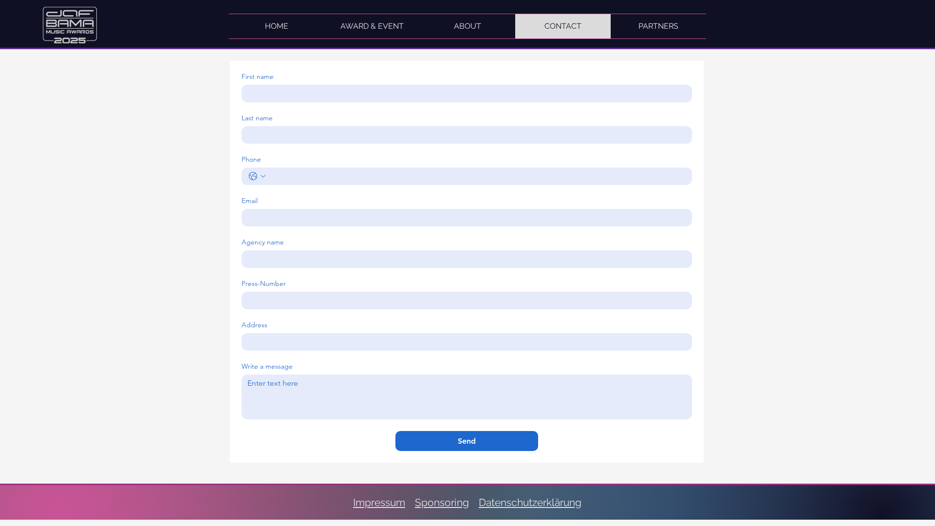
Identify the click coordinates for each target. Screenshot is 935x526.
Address (254, 325)
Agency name (263, 242)
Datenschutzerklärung (530, 502)
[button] (658, 26)
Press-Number (264, 284)
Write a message (267, 366)
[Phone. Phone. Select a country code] (257, 176)
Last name (257, 118)
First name (258, 77)
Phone (251, 159)
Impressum (379, 502)
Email (250, 201)
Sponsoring (442, 502)
